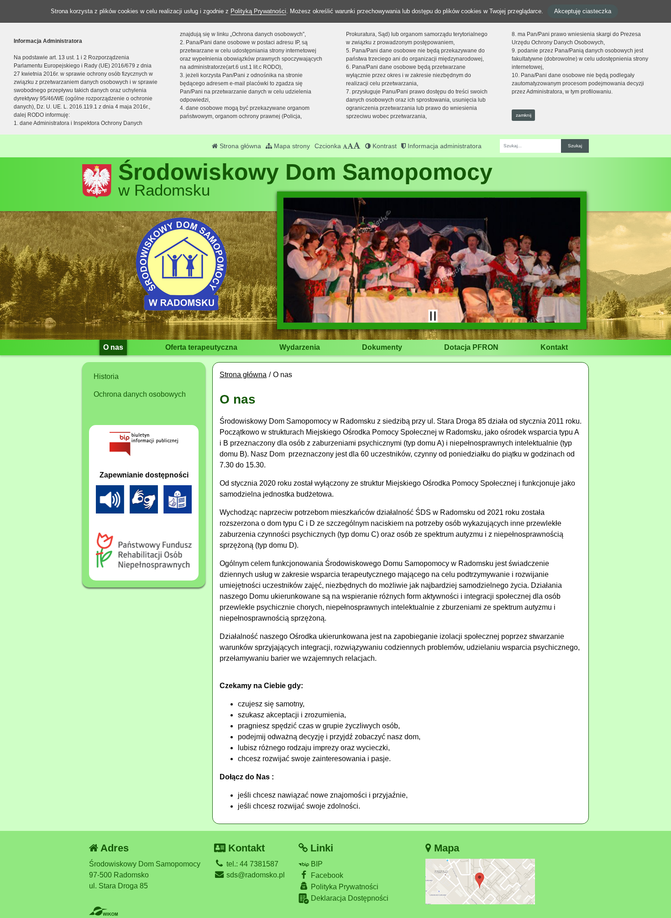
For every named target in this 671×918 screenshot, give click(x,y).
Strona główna (239, 146)
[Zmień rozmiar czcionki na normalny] (345, 146)
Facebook (326, 875)
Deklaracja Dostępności (348, 898)
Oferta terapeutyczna (201, 347)
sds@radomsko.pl (255, 875)
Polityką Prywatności (258, 11)
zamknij (523, 115)
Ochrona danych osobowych (140, 394)
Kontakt (554, 347)
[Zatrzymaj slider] (432, 316)
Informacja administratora (444, 146)
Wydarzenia (299, 347)
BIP (316, 864)
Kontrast (384, 146)
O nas (113, 347)
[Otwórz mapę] (480, 881)
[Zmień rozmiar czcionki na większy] (350, 146)
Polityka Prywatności (343, 887)
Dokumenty (382, 347)
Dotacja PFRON (471, 347)
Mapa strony (291, 146)
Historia (106, 376)
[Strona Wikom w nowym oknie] (103, 911)
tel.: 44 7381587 (251, 864)
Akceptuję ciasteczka (582, 11)
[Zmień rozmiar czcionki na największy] (357, 146)
